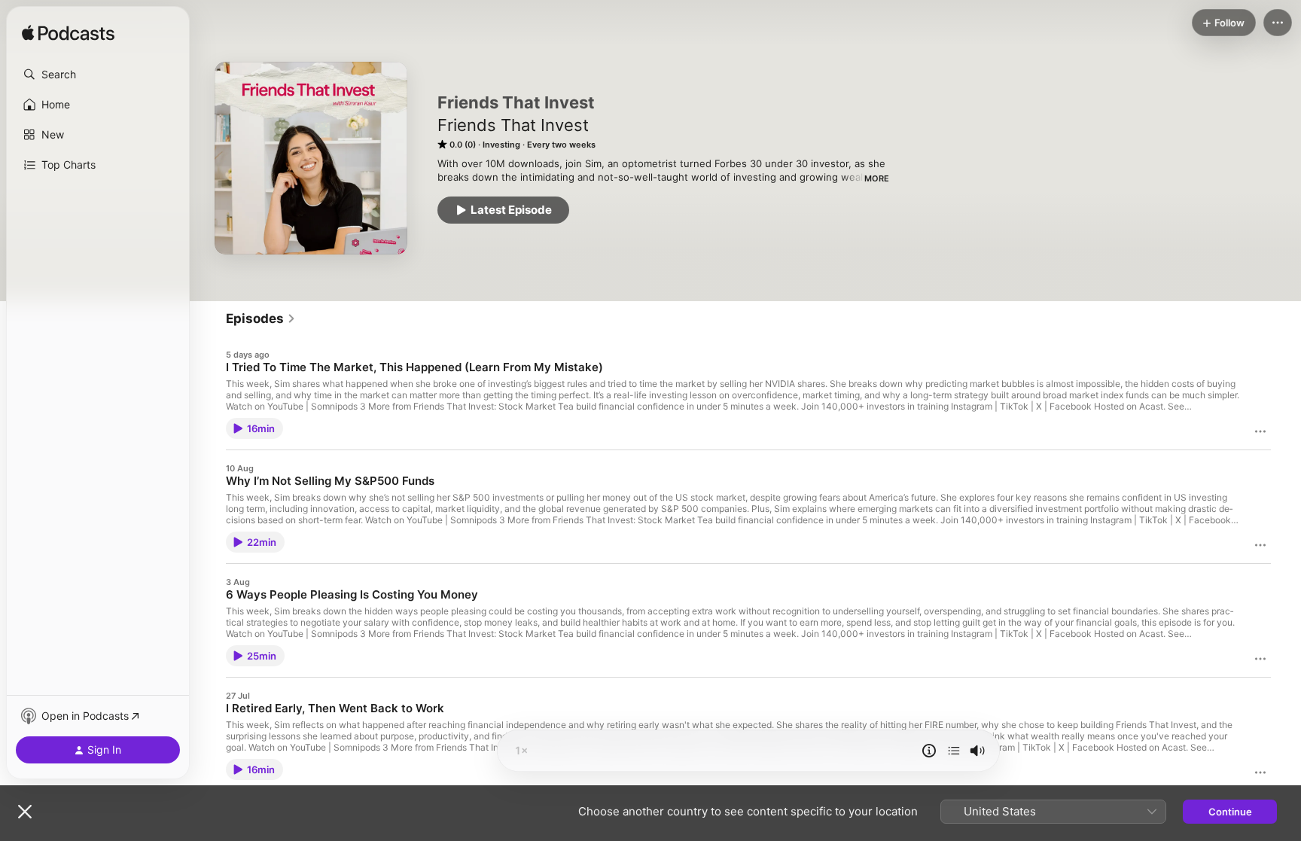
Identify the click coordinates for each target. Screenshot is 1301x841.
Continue (1230, 812)
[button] (98, 74)
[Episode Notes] (929, 750)
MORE (876, 178)
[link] (261, 318)
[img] (68, 33)
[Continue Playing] (954, 750)
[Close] (25, 811)
